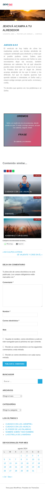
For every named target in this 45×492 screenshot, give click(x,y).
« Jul (4, 477)
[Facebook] (5, 171)
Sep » (10, 477)
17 (33, 463)
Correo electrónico (11, 321)
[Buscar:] (20, 381)
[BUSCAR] (40, 381)
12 (5, 463)
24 (33, 467)
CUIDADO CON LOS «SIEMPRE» (19, 424)
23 (27, 467)
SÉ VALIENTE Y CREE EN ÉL (29, 255)
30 (27, 471)
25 (39, 467)
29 (22, 471)
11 (39, 459)
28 (16, 471)
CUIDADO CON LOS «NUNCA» (18, 427)
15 (22, 463)
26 (5, 471)
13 (10, 463)
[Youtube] (8, 171)
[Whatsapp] (13, 171)
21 (16, 467)
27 (10, 471)
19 (5, 467)
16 (27, 463)
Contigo (38, 34)
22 (22, 467)
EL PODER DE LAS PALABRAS (18, 429)
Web (4, 330)
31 (33, 471)
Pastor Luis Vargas (25, 34)
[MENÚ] (39, 5)
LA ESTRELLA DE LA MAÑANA (18, 435)
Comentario (8, 282)
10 (33, 459)
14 (16, 463)
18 (39, 463)
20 (10, 467)
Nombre (6, 311)
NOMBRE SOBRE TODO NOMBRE (20, 432)
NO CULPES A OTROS (13, 252)
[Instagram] (10, 171)
